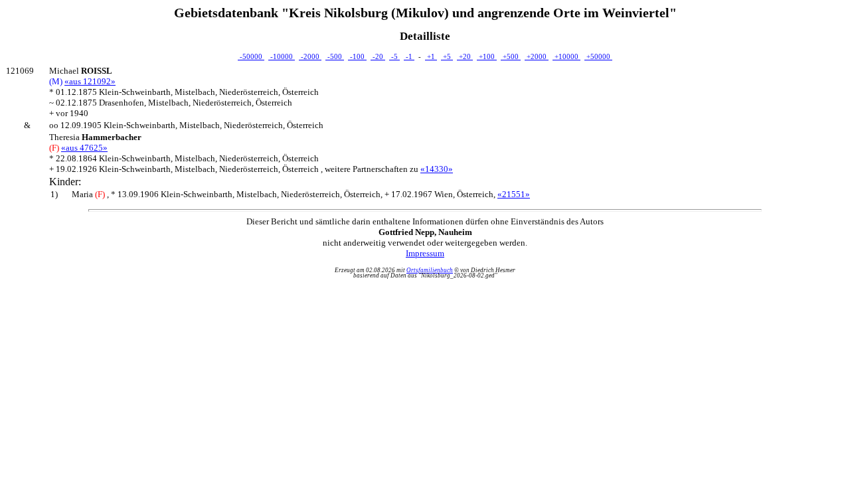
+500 (511, 56)
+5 (447, 56)
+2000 (537, 56)
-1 (409, 56)
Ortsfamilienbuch (429, 270)
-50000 (251, 56)
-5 (394, 56)
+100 (487, 56)
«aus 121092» (90, 81)
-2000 (310, 56)
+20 (465, 56)
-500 (334, 56)
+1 (431, 56)
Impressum (425, 253)
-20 (378, 56)
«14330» (436, 169)
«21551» (513, 194)
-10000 (281, 56)
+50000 (598, 56)
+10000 (566, 56)
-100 (357, 56)
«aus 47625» (84, 148)
